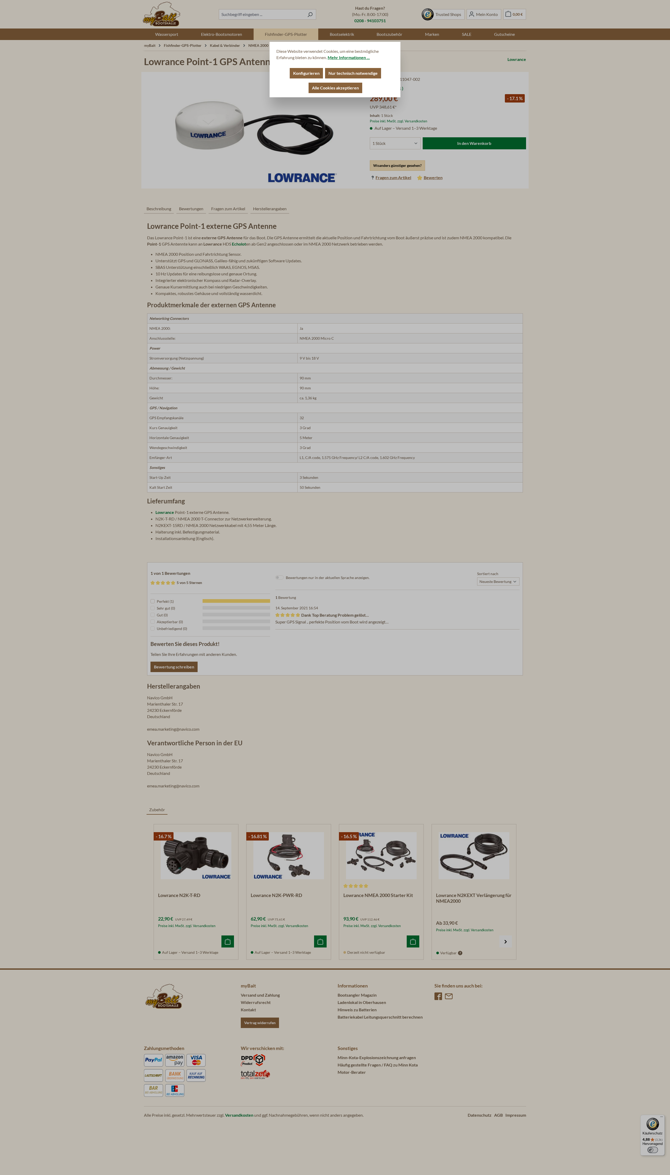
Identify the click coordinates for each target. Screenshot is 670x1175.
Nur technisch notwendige (353, 73)
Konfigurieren (306, 73)
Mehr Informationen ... (349, 57)
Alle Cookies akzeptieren (335, 87)
